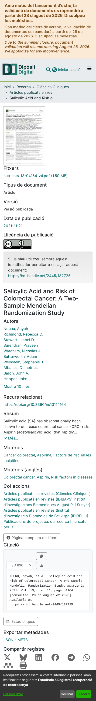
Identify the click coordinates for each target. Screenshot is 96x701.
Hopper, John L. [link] (17, 378)
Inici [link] (7, 86)
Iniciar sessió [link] (69, 69)
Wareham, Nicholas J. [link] (22, 351)
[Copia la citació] (41, 556)
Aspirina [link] (44, 455)
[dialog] (48, 685)
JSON (8, 639)
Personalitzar (13, 694)
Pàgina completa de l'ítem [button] (33, 537)
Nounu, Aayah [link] (15, 328)
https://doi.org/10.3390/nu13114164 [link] (34, 404)
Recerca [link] (24, 86)
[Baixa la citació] (41, 565)
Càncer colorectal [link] (19, 455)
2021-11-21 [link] (12, 225)
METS (22, 639)
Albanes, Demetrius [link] (20, 367)
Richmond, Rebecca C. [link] (23, 334)
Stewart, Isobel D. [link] (19, 339)
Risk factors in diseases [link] (72, 477)
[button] (48, 69)
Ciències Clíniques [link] (53, 86)
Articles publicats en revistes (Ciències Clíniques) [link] (33, 92)
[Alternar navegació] (89, 69)
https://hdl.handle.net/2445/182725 (39, 275)
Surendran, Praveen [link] (20, 345)
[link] (48, 175)
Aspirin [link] (43, 477)
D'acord (83, 694)
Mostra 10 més (17, 386)
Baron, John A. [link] (16, 373)
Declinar (67, 694)
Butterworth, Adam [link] (20, 356)
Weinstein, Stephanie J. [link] (23, 362)
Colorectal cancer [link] (19, 477)
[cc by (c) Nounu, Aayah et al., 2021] (48, 244)
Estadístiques (22, 621)
